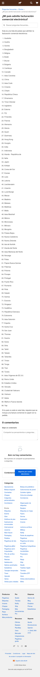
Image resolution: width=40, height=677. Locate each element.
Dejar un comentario (9, 428)
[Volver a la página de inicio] (20, 3)
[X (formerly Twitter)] (18, 646)
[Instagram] (22, 646)
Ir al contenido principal (1, 1)
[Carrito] (37, 3)
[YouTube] (26, 646)
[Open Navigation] (3, 3)
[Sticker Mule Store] (14, 646)
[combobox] (20, 25)
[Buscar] (31, 3)
